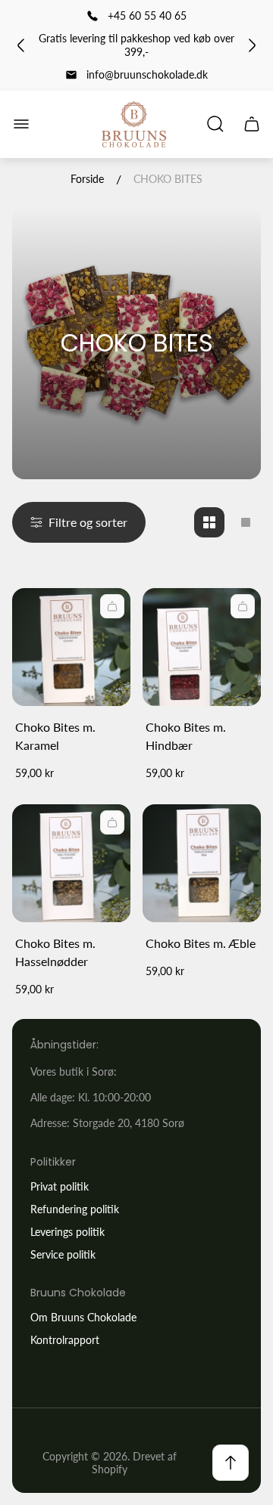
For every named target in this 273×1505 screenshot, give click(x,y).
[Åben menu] (21, 124)
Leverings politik (67, 1231)
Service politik (63, 1254)
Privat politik (59, 1186)
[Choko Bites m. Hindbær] (202, 647)
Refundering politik (74, 1209)
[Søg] (215, 124)
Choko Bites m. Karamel (55, 736)
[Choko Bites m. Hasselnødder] (71, 863)
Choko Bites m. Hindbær (186, 736)
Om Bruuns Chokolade (83, 1317)
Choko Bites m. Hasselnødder (55, 952)
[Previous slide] (21, 45)
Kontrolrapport (64, 1339)
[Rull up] (230, 1463)
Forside (87, 178)
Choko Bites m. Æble (201, 943)
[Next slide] (252, 45)
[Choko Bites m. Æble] (202, 863)
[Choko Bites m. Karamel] (71, 647)
